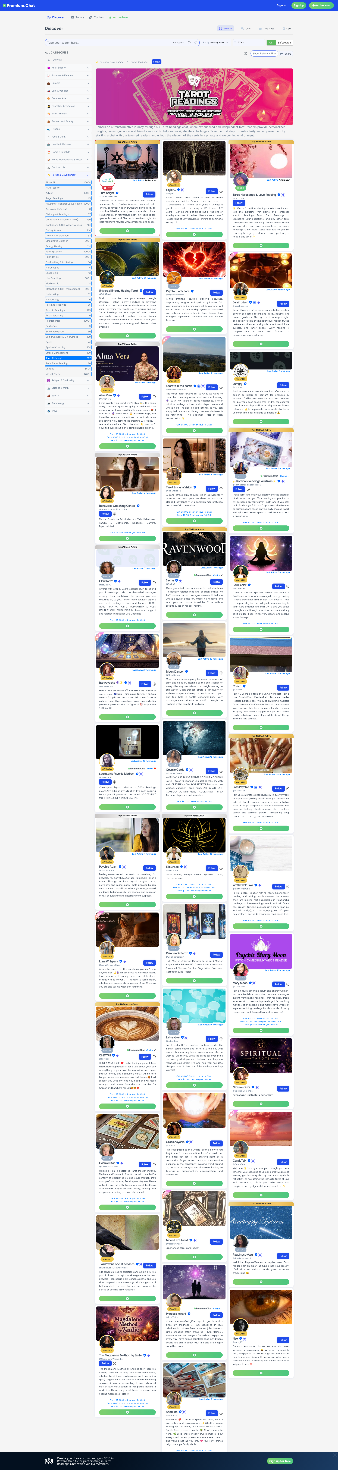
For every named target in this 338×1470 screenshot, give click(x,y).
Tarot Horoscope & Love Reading (255, 195)
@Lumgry (237, 387)
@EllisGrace (172, 870)
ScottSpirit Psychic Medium (117, 774)
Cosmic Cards (175, 770)
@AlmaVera (105, 398)
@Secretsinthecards (176, 389)
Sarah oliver (240, 302)
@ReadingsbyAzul (242, 1258)
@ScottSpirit (105, 777)
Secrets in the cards (179, 386)
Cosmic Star (107, 1163)
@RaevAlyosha (106, 686)
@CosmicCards (174, 773)
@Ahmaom (171, 1415)
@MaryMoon (239, 986)
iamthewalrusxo (243, 885)
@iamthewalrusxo (241, 888)
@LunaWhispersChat (109, 965)
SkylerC (171, 190)
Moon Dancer (175, 671)
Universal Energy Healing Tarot (119, 291)
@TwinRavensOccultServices (113, 1267)
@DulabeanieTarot (175, 956)
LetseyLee (173, 1037)
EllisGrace (172, 867)
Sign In (281, 5)
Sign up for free (280, 1461)
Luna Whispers (109, 961)
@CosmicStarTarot (108, 1166)
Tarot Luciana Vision (179, 487)
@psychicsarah (240, 306)
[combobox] (249, 42)
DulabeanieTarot (177, 953)
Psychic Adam (108, 867)
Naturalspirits (242, 1087)
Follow (156, 61)
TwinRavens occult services (117, 1264)
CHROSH (105, 1055)
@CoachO (238, 689)
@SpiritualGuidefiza (243, 1090)
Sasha (170, 580)
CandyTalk (240, 1160)
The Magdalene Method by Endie (121, 1355)
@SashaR (170, 584)
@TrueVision (172, 1317)
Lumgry (238, 384)
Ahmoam (172, 1412)
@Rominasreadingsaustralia (247, 484)
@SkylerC (170, 193)
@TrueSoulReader (108, 196)
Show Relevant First (264, 53)
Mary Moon (240, 983)
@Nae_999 (238, 1342)
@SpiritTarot (105, 294)
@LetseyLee (172, 1041)
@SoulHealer (239, 588)
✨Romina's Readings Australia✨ (255, 481)
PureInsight (107, 193)
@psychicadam (106, 870)
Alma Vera (105, 395)
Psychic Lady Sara (178, 291)
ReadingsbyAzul (243, 1254)
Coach (237, 686)
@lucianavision (173, 490)
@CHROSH (104, 1059)
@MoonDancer (173, 675)
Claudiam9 (106, 581)
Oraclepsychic (175, 1142)
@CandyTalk (239, 1164)
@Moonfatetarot (174, 1243)
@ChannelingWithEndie (111, 1359)
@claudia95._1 (106, 584)
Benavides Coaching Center (117, 506)
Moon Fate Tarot (177, 1240)
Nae (236, 1338)
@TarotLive (238, 198)
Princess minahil (176, 1314)
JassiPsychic (241, 787)
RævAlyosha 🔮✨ (111, 683)
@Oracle (170, 1145)
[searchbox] (254, 42)
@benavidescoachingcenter (113, 509)
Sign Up (299, 5)
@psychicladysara (175, 294)
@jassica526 (239, 790)
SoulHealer (240, 585)
